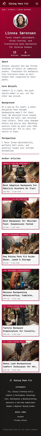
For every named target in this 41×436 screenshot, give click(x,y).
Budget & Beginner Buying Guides (20, 406)
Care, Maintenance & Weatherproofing (20, 399)
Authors (11, 10)
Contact (20, 417)
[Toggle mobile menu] (37, 3)
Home (3, 10)
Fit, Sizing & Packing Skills (20, 392)
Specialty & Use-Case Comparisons (20, 403)
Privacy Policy (20, 420)
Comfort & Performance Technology (20, 395)
